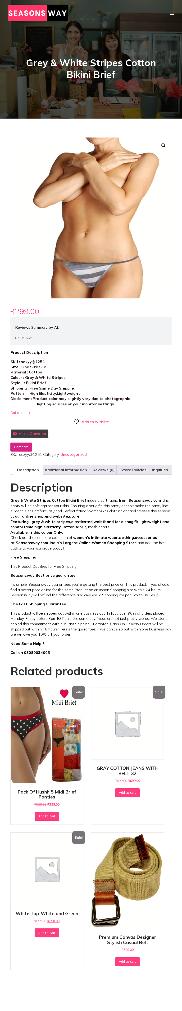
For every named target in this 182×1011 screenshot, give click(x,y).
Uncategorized (73, 454)
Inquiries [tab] (160, 469)
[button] (163, 145)
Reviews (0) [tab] (104, 469)
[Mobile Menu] (172, 13)
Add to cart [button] (46, 816)
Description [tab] (28, 469)
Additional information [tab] (66, 469)
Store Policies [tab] (133, 469)
